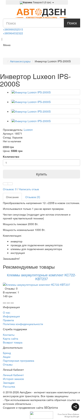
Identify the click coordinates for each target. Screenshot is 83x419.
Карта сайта (10, 338)
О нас (6, 312)
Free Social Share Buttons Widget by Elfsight (68, 415)
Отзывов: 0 (10, 189)
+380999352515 (13, 29)
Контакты (8, 335)
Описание (12, 197)
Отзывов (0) (32, 197)
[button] (75, 407)
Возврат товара (12, 342)
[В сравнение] (10, 183)
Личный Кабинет (13, 375)
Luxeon (28, 130)
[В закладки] (5, 183)
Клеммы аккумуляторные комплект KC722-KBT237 (41, 276)
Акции (6, 357)
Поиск (72, 22)
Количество (11, 156)
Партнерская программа (18, 360)
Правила (8, 320)
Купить (41, 173)
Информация (11, 316)
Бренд (7, 353)
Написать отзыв (29, 189)
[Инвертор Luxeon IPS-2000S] (45, 92)
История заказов (13, 379)
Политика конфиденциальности (23, 324)
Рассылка (9, 386)
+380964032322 (13, 33)
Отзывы (8, 364)
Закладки (8, 382)
